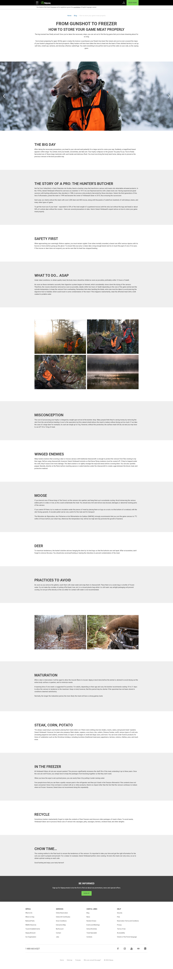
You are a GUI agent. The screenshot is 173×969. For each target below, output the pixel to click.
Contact (58, 933)
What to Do (28, 913)
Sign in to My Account (124, 2)
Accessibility (121, 933)
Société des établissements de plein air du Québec (45, 3)
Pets (118, 917)
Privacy (119, 925)
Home (69, 15)
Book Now (132, 3)
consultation (76, 7)
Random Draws (91, 921)
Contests (89, 937)
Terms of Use (121, 929)
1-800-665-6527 (32, 948)
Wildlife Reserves (30, 925)
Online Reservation (62, 913)
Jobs (57, 937)
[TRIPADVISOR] (138, 948)
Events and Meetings (93, 925)
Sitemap (69, 960)
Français (78, 960)
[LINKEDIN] (145, 948)
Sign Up (86, 893)
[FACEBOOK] (118, 948)
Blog (75, 15)
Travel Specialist (91, 933)
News (88, 917)
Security (119, 913)
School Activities (91, 929)
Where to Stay (29, 917)
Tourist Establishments (32, 929)
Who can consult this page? (92, 960)
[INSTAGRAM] (124, 948)
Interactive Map (61, 925)
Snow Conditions (61, 921)
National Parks (30, 921)
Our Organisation (30, 937)
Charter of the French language (127, 937)
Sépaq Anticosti (30, 933)
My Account (59, 929)
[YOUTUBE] (131, 948)
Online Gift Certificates (63, 917)
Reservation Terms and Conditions (128, 921)
